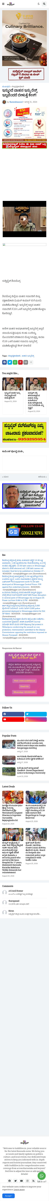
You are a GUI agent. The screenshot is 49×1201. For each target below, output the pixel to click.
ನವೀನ (6, 477)
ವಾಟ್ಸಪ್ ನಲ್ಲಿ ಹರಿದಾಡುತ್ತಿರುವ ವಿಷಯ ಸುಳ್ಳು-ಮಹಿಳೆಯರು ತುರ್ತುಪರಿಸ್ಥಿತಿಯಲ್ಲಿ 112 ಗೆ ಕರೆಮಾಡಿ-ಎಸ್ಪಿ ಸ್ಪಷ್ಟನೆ (36, 400)
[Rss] (13, 724)
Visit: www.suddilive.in (24, 681)
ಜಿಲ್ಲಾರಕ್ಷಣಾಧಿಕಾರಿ (18, 86)
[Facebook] (4, 362)
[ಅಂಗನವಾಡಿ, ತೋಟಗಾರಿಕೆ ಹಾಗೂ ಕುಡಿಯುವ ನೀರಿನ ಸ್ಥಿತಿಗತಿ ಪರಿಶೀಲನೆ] (9, 760)
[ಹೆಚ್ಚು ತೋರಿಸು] (31, 362)
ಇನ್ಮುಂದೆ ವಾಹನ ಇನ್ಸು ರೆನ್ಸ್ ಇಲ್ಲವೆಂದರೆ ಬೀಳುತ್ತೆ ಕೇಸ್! (12, 396)
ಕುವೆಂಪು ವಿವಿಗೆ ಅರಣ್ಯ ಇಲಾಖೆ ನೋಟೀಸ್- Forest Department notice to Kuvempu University (31, 771)
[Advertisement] (24, 173)
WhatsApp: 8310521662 (24, 692)
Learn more (19, 1190)
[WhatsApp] (15, 362)
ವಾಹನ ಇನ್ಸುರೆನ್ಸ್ (28, 356)
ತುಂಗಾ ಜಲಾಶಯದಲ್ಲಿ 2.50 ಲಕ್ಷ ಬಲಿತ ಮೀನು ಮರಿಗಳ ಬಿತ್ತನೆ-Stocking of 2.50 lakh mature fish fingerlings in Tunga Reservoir (36, 812)
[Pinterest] (20, 362)
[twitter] (36, 714)
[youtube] (13, 719)
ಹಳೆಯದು (41, 477)
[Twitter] (9, 362)
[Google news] (36, 724)
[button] (3, 4)
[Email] (25, 362)
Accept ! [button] (8, 1196)
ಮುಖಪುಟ (6, 86)
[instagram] (36, 719)
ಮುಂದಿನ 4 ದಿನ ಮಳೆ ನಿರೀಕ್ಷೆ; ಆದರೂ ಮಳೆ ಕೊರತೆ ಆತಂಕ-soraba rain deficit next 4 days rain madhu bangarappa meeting (31, 745)
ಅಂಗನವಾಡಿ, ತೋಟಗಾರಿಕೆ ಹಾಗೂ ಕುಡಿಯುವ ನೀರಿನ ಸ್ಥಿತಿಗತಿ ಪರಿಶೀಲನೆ (30, 758)
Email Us (25, 686)
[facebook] (13, 714)
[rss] (33, 1181)
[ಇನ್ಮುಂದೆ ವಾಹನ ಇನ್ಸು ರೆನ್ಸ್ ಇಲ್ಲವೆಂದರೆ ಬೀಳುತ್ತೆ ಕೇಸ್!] (12, 383)
